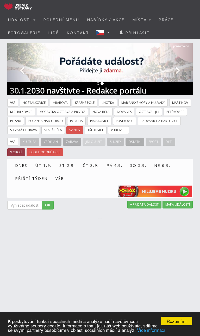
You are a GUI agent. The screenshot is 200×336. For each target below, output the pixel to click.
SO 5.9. (138, 165)
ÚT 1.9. (43, 165)
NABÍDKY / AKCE (105, 19)
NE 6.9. (162, 165)
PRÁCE (166, 19)
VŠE (59, 178)
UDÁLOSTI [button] (20, 19)
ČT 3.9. (91, 165)
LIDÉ (53, 32)
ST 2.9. (67, 165)
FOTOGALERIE (24, 32)
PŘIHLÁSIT (137, 32)
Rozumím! (177, 321)
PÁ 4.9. (114, 165)
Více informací (151, 330)
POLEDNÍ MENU (61, 19)
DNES (21, 165)
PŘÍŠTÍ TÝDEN (31, 178)
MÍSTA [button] (140, 19)
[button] (104, 32)
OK (47, 204)
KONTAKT (78, 32)
